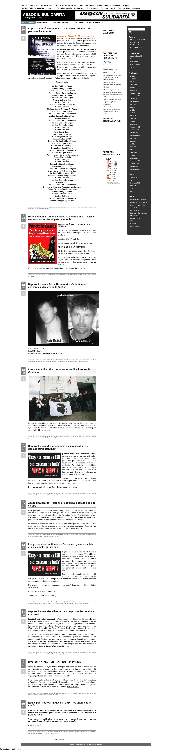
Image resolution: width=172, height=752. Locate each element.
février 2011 (133, 121)
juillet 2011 (133, 107)
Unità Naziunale (135, 226)
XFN (131, 188)
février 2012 (133, 87)
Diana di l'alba (90, 731)
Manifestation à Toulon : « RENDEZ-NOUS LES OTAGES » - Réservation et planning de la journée (62, 218)
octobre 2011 (134, 99)
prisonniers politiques (71, 361)
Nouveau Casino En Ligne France (62, 141)
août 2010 (133, 138)
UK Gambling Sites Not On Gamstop (69, 8)
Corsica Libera (77, 22)
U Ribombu (133, 224)
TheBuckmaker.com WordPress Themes (88, 744)
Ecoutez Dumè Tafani (48, 646)
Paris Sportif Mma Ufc (62, 134)
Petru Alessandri (57, 361)
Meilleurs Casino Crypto (62, 166)
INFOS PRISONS (87, 5)
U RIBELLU (42, 22)
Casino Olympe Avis (62, 157)
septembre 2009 (135, 169)
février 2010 (133, 155)
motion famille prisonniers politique (39, 361)
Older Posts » (59, 739)
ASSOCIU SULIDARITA (44, 14)
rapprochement (44, 208)
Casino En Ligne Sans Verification (36, 8)
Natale (45, 603)
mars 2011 (133, 118)
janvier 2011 (133, 124)
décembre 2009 (135, 161)
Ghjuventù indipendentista (138, 213)
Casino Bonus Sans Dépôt (62, 146)
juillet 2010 (133, 141)
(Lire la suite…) (81, 268)
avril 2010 (133, 149)
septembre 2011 (135, 101)
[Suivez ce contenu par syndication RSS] (104, 70)
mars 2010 (133, 152)
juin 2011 (132, 110)
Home (24, 5)
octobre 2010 (134, 132)
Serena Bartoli (54, 733)
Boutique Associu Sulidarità (138, 202)
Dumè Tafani (91, 493)
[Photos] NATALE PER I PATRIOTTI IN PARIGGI (55, 662)
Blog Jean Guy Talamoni (138, 199)
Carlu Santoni (91, 359)
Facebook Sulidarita (94, 22)
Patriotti (36, 208)
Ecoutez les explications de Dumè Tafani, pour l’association (53, 487)
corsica (30, 694)
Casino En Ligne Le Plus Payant (62, 169)
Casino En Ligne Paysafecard (62, 164)
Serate (67, 207)
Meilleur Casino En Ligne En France (62, 109)
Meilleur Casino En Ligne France (62, 93)
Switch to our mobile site (10, 749)
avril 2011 (133, 115)
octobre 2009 (134, 166)
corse (94, 693)
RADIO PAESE (135, 64)
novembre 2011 (135, 96)
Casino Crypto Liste (62, 118)
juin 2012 (132, 76)
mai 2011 (132, 113)
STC (131, 221)
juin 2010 (132, 144)
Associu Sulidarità (49, 207)
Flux (131, 180)
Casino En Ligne (62, 102)
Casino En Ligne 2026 (62, 139)
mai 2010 (133, 147)
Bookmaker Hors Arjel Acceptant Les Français (62, 187)
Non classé (134, 61)
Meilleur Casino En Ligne (97, 8)
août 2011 (133, 104)
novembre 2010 (135, 130)
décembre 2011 (135, 93)
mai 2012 (133, 79)
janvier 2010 (134, 158)
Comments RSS (135, 183)
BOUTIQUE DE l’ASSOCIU (66, 5)
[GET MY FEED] (144, 16)
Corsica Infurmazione (59, 22)
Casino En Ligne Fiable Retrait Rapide (113, 5)
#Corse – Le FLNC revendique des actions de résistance (112, 85)
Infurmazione (60, 207)
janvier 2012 (134, 90)
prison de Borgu (54, 438)
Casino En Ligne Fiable (62, 111)
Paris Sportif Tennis (62, 132)
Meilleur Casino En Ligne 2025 (62, 105)
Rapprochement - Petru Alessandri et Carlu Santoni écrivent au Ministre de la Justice (57, 285)
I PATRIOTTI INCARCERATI (41, 5)
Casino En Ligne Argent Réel (62, 173)
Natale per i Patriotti (54, 603)
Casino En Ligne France (62, 86)
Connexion (133, 177)
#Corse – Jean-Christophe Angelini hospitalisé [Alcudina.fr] (112, 102)
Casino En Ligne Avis (62, 100)
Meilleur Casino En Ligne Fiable (62, 116)
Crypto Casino (62, 182)
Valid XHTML (134, 186)
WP (131, 191)
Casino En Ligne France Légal (62, 91)
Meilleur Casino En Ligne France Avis (62, 155)
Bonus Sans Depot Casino (62, 148)
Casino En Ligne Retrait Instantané (125, 8)
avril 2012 (133, 82)
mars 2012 (133, 84)
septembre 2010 (135, 135)
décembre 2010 (135, 127)
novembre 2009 (135, 164)
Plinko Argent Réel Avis (62, 137)
